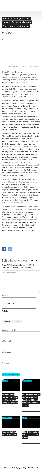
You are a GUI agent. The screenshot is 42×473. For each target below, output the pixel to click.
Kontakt (16, 467)
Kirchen (5, 380)
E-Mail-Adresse (8, 303)
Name (5, 295)
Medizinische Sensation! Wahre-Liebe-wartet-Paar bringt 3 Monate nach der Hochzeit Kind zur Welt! (31, 400)
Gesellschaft (27, 380)
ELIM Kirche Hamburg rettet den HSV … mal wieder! (30, 434)
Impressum (21, 469)
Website (5, 311)
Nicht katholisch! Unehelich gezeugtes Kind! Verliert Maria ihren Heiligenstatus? (10, 399)
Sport (25, 417)
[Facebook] (19, 458)
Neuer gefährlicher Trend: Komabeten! (9, 433)
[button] (4, 249)
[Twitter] (21, 458)
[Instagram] (23, 458)
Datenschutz (29, 467)
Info (6, 467)
